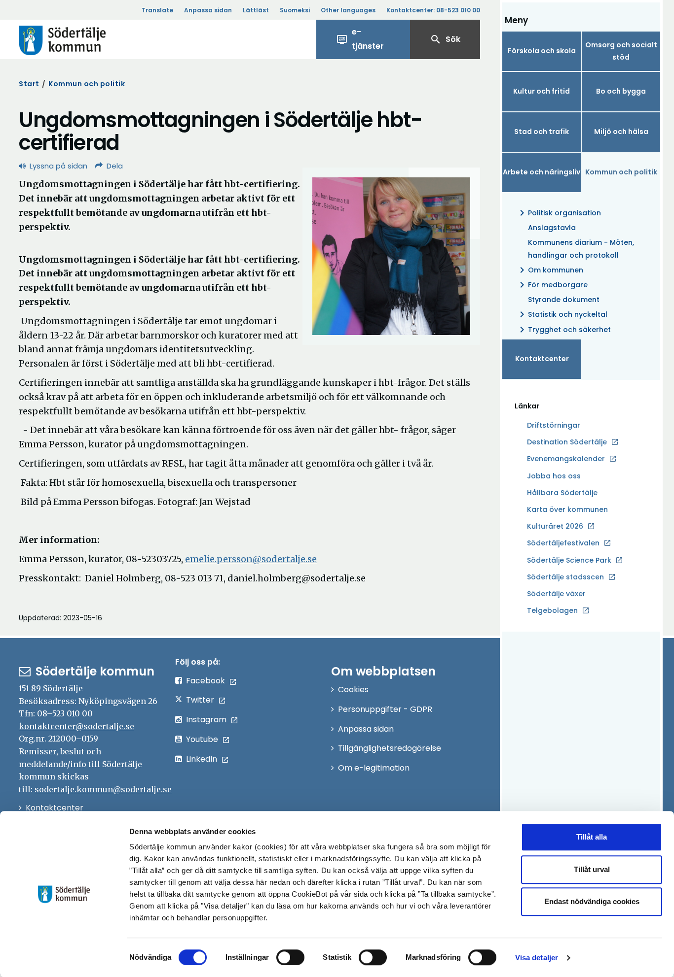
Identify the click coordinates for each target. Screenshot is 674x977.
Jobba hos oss (554, 476)
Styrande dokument (563, 299)
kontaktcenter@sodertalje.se (76, 726)
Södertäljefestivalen (563, 543)
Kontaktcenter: (433, 10)
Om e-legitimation (374, 768)
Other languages (348, 10)
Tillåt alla (591, 837)
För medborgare (552, 285)
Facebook (205, 680)
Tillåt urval (592, 869)
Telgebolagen (552, 611)
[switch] (290, 957)
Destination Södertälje (567, 442)
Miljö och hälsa (621, 131)
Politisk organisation (558, 213)
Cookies (353, 689)
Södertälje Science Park (569, 561)
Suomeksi (295, 10)
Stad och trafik (541, 131)
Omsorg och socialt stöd (621, 51)
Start (29, 84)
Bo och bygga (621, 91)
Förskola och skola (542, 51)
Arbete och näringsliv (541, 172)
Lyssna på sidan (58, 166)
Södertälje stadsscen (565, 577)
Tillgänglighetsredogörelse (389, 748)
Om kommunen (549, 270)
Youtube (202, 739)
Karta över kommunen (567, 509)
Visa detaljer (536, 957)
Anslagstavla (552, 228)
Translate (157, 10)
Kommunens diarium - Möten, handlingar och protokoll (581, 248)
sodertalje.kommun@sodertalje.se (103, 789)
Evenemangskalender (566, 459)
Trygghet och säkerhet (563, 330)
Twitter (200, 700)
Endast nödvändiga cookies (591, 901)
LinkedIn (201, 759)
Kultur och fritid (541, 91)
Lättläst (256, 10)
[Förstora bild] (391, 256)
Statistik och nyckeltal (561, 314)
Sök (445, 39)
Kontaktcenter (542, 359)
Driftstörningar (553, 425)
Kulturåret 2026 (555, 526)
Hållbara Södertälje (562, 493)
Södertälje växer (556, 594)
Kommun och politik (86, 84)
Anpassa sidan (208, 10)
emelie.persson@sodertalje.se (251, 559)
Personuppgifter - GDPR (385, 709)
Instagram (206, 719)
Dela (115, 166)
